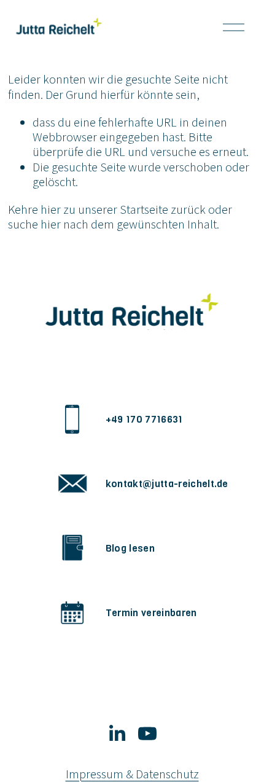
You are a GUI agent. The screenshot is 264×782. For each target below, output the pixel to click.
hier (51, 209)
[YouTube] (147, 733)
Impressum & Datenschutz (132, 774)
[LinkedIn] (116, 733)
